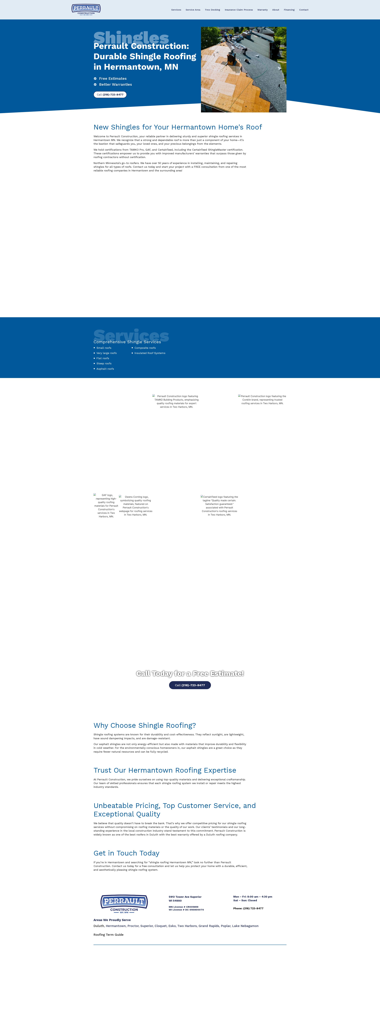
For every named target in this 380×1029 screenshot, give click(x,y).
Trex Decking (212, 9)
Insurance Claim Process (239, 9)
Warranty (262, 9)
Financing (289, 9)
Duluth (99, 926)
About (275, 9)
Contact (303, 9)
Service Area (193, 9)
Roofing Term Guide (109, 934)
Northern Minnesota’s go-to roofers (116, 163)
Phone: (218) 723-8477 (248, 908)
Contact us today (144, 166)
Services (176, 9)
